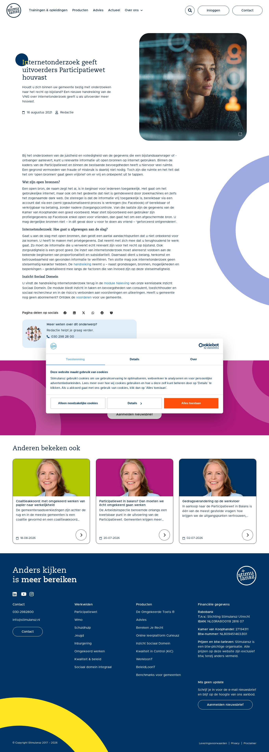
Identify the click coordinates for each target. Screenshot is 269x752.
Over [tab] (193, 359)
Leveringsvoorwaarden (213, 743)
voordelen (84, 297)
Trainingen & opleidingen (48, 10)
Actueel (114, 10)
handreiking (82, 264)
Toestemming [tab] (75, 359)
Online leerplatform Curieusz (157, 635)
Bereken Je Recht (149, 627)
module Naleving (116, 283)
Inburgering (83, 643)
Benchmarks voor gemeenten (158, 675)
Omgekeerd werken (89, 651)
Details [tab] (134, 359)
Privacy (235, 743)
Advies (98, 10)
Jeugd (79, 635)
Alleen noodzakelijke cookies (78, 403)
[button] (190, 10)
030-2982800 (23, 612)
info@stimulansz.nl (26, 619)
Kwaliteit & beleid (87, 659)
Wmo (78, 619)
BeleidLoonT (145, 667)
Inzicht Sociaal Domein (153, 643)
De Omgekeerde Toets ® (155, 612)
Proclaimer (250, 743)
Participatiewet (85, 612)
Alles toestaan (191, 403)
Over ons (132, 10)
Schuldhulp (82, 627)
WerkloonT (144, 659)
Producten (80, 10)
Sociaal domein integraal (93, 667)
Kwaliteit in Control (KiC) (154, 651)
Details (132, 403)
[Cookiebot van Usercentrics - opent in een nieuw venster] (201, 346)
